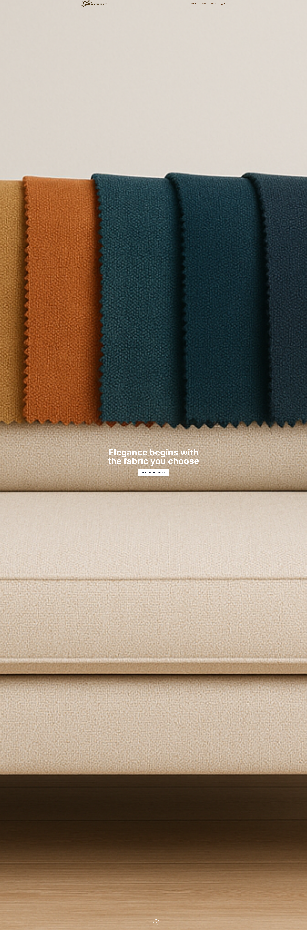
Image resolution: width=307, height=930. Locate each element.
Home (193, 3)
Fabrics (203, 4)
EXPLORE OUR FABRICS (154, 472)
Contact (213, 4)
